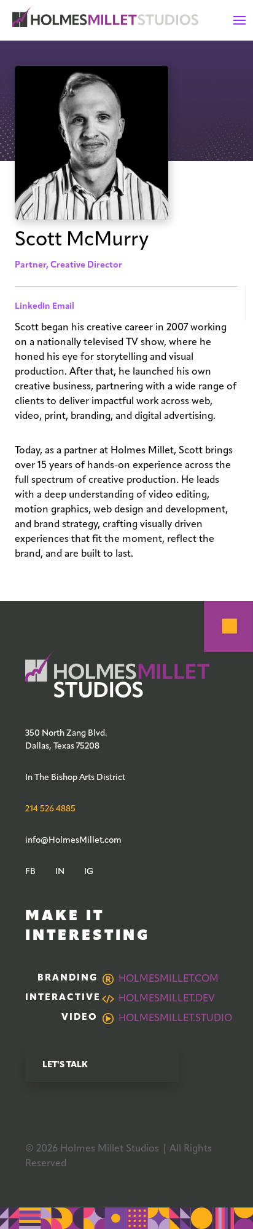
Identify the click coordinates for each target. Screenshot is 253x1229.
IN (59, 872)
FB (30, 872)
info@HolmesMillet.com (73, 840)
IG (88, 872)
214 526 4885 (50, 809)
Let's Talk (65, 1065)
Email (63, 306)
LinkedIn (32, 306)
